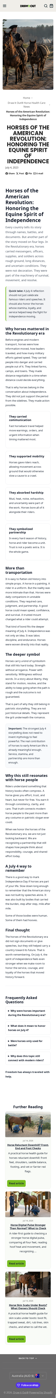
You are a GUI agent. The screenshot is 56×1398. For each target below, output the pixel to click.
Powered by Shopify (40, 1392)
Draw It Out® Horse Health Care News (26, 104)
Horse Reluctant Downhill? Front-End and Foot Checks (28, 1146)
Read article (16, 1183)
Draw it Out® (21, 1392)
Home (26, 98)
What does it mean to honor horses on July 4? (27, 1028)
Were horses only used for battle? (25, 1043)
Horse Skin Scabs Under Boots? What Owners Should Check (28, 1306)
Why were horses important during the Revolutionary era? (27, 1013)
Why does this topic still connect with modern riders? (26, 1058)
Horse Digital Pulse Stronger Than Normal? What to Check (28, 1226)
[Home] (28, 5)
